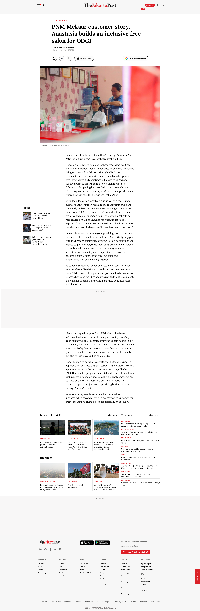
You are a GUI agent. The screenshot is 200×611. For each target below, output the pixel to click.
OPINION (85, 11)
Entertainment (126, 567)
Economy (62, 564)
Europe (82, 570)
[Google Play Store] (102, 542)
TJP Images (145, 590)
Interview (103, 582)
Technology (125, 573)
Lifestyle (124, 564)
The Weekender (136, 11)
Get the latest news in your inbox (134, 541)
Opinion (103, 559)
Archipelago (42, 573)
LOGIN (161, 5)
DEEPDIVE (108, 11)
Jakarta (40, 567)
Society (40, 570)
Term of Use (155, 601)
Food (122, 585)
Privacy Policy (120, 601)
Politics (41, 564)
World (75, 11)
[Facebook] (50, 549)
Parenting (124, 582)
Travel (143, 584)
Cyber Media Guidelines (61, 601)
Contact (78, 601)
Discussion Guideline (138, 601)
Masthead (45, 601)
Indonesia (51, 11)
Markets (62, 576)
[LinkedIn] (40, 549)
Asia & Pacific (84, 564)
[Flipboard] (60, 549)
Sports (143, 587)
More (143, 574)
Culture (124, 559)
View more (113, 415)
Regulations (63, 573)
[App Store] (86, 542)
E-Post (150, 11)
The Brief (103, 576)
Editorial (103, 564)
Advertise (89, 601)
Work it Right (125, 594)
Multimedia (145, 581)
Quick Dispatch (146, 564)
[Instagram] (45, 549)
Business (63, 11)
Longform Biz (146, 567)
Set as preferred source (137, 58)
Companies (63, 570)
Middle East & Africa (86, 573)
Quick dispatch (59, 21)
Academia (103, 579)
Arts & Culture (126, 570)
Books (123, 588)
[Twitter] (55, 549)
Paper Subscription (104, 601)
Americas (82, 567)
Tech (60, 567)
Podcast (103, 585)
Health (123, 579)
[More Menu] (38, 5)
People (123, 576)
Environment (125, 591)
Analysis (103, 573)
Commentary (104, 567)
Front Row (121, 11)
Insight (102, 570)
